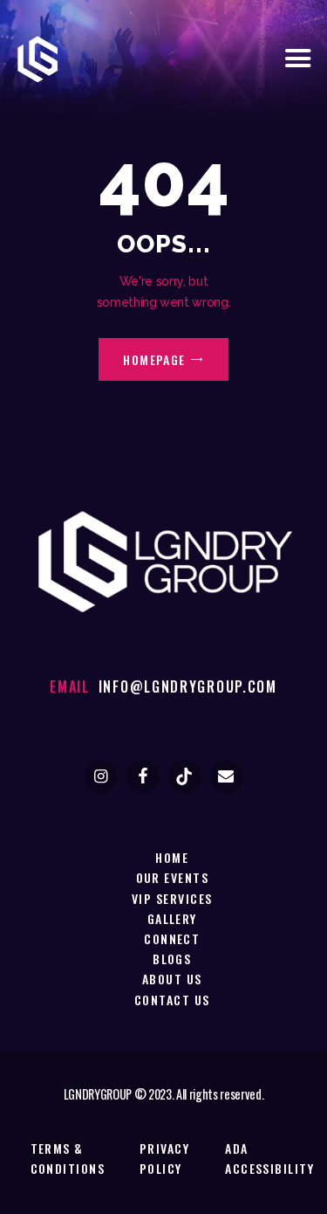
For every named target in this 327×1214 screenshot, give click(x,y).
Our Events (172, 877)
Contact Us (172, 999)
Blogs (172, 958)
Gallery (172, 918)
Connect (172, 938)
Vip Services (172, 898)
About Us (172, 978)
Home (171, 857)
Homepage (154, 359)
